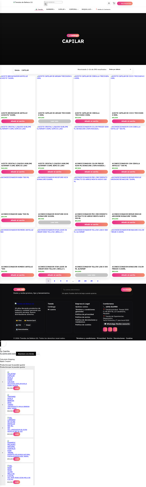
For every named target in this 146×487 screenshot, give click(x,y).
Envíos (109, 338)
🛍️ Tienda (39, 9)
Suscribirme (126, 289)
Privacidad (101, 338)
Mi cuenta (52, 310)
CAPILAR (62, 9)
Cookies (129, 338)
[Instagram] (110, 329)
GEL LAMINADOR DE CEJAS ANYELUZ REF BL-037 (17, 430)
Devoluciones (119, 338)
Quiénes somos (81, 307)
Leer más (54, 121)
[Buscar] (45, 4)
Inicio (17, 70)
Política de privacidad (84, 314)
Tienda (51, 304)
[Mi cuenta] (109, 3)
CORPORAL (73, 9)
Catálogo (52, 307)
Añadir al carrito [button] (18, 121)
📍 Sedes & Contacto (103, 9)
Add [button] (16, 388)
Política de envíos (82, 317)
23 (79, 281)
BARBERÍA (50, 9)
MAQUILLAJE (87, 9)
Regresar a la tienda (26, 354)
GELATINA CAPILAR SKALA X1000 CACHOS (17, 384)
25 (91, 281)
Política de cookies (83, 325)
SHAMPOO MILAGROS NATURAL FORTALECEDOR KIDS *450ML (18, 455)
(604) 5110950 (111, 307)
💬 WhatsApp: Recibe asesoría (117, 324)
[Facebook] (105, 329)
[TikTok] (115, 329)
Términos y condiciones (86, 338)
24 (85, 281)
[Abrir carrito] (114, 3)
